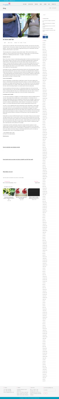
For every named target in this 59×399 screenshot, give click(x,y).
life (14, 177)
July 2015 (44, 251)
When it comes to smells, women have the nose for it (34, 198)
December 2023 (45, 93)
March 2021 (44, 147)
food (5, 177)
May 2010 (44, 323)
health (8, 177)
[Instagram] (46, 37)
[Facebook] (44, 37)
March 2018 (44, 201)
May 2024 (44, 85)
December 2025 (45, 54)
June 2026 (44, 44)
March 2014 (44, 274)
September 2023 (45, 98)
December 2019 (45, 171)
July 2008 (44, 359)
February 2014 (45, 276)
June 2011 (44, 302)
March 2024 (44, 88)
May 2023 (44, 104)
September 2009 (45, 336)
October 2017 (44, 209)
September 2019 (45, 176)
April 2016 (44, 238)
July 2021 (44, 140)
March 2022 (44, 127)
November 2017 (45, 207)
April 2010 (44, 325)
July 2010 (44, 320)
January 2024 (44, 91)
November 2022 (45, 114)
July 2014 (44, 268)
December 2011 (45, 292)
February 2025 (45, 70)
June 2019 (44, 181)
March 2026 (44, 49)
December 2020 (45, 152)
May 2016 (44, 237)
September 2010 (45, 317)
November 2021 (45, 134)
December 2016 (45, 225)
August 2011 (44, 299)
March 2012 (44, 287)
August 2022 (44, 119)
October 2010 (44, 315)
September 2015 (45, 250)
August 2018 (44, 194)
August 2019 (44, 178)
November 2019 (45, 173)
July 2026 (44, 42)
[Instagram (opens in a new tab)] (55, 0)
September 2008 (45, 356)
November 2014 (45, 261)
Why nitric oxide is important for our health (21, 198)
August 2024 (44, 80)
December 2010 (45, 312)
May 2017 (44, 217)
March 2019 (44, 186)
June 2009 (44, 341)
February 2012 (45, 289)
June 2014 (44, 269)
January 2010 (44, 330)
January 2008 (44, 369)
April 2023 (44, 106)
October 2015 (44, 248)
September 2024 (45, 78)
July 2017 (44, 214)
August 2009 (44, 338)
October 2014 (44, 263)
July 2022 (44, 121)
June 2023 (44, 103)
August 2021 (44, 139)
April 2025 (44, 67)
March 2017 (44, 220)
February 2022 (45, 129)
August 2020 (44, 158)
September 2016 (45, 230)
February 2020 (45, 168)
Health (21, 42)
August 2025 (44, 60)
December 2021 (45, 132)
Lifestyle (15, 42)
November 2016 (45, 227)
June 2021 (44, 142)
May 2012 (44, 284)
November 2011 (45, 294)
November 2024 (45, 75)
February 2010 (45, 328)
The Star (24, 42)
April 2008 (44, 364)
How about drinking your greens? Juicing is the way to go (9, 198)
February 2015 (45, 256)
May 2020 (44, 163)
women (22, 177)
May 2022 (44, 124)
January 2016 (44, 243)
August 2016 (44, 232)
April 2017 (44, 219)
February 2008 (45, 367)
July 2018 (44, 196)
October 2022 (44, 116)
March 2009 (44, 346)
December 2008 (45, 351)
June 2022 (44, 122)
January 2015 (44, 258)
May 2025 (44, 65)
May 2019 (44, 183)
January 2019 (44, 189)
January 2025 (44, 72)
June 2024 (44, 83)
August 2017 (44, 212)
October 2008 (44, 354)
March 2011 (44, 307)
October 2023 (44, 96)
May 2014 (44, 271)
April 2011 (44, 305)
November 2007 (45, 372)
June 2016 (44, 235)
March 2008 (44, 366)
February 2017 (45, 222)
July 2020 (44, 160)
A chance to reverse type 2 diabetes (48, 28)
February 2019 (45, 188)
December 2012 (45, 281)
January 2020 (44, 170)
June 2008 (44, 361)
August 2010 (44, 318)
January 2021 (44, 150)
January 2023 (44, 111)
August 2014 (44, 266)
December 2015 (45, 245)
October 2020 (44, 155)
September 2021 (45, 137)
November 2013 (45, 279)
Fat (18, 42)
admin (5, 42)
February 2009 (45, 348)
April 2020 (44, 165)
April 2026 (44, 47)
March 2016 (44, 240)
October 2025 (44, 57)
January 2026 (44, 52)
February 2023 (45, 109)
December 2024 (45, 73)
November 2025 (45, 55)
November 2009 (45, 333)
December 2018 (45, 191)
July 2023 (44, 101)
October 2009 (44, 335)
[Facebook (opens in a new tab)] (54, 0)
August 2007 (44, 377)
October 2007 (44, 374)
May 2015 (44, 253)
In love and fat (11, 177)
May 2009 (44, 343)
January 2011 (44, 310)
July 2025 (44, 62)
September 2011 (45, 297)
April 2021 (44, 145)
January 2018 (44, 204)
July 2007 (44, 379)
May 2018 (44, 199)
